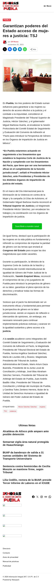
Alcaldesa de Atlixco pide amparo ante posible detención (26, 433)
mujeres (42, 407)
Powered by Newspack (11, 580)
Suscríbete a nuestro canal (27, 226)
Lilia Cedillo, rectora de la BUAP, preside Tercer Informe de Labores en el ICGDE (27, 481)
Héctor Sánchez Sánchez (27, 407)
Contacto (6, 553)
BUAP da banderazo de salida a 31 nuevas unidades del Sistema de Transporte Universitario (23, 455)
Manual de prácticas (11, 561)
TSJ (5, 411)
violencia (13, 411)
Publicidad (7, 566)
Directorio (6, 549)
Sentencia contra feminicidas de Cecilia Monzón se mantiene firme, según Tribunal (26, 469)
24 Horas (14, 42)
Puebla (7, 20)
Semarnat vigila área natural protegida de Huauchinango (26, 443)
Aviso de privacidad (10, 557)
